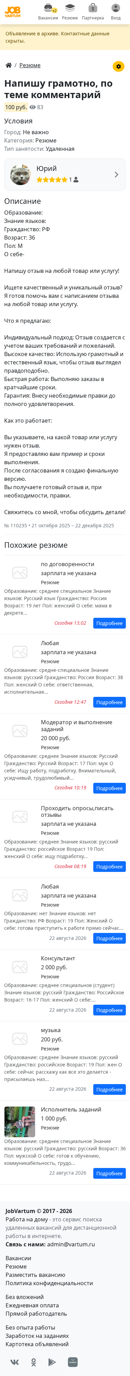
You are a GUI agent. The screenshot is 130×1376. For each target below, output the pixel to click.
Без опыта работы (30, 1327)
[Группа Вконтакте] (15, 1362)
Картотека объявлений (37, 1344)
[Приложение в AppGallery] (72, 1362)
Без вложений (25, 1297)
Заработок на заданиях (37, 1336)
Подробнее (109, 623)
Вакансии (18, 1258)
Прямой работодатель (36, 1313)
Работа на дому (27, 1219)
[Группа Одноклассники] (33, 1362)
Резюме (16, 1266)
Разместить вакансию (35, 1275)
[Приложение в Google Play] (52, 1362)
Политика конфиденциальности (49, 1283)
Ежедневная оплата (32, 1305)
